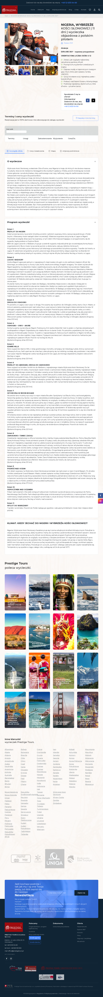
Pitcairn (8, 821)
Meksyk (88, 755)
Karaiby (56, 776)
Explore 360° (81, 929)
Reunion (24, 797)
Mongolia (89, 764)
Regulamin (40, 993)
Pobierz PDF (68, 43)
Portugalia (9, 829)
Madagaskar (74, 775)
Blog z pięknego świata (36, 934)
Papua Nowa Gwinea (10, 811)
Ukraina (40, 818)
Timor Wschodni (43, 798)
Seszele (24, 809)
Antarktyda (9, 761)
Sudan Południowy (25, 827)
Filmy (79, 935)
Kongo (71, 758)
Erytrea (24, 773)
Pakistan (8, 801)
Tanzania (40, 795)
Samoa (23, 806)
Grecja (39, 749)
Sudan (23, 823)
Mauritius (89, 752)
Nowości (80, 932)
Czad (23, 764)
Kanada (56, 773)
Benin (7, 781)
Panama (8, 807)
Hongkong (41, 780)
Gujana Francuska (41, 759)
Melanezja (89, 758)
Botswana (25, 752)
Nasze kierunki (82, 926)
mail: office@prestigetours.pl (14, 951)
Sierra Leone (26, 812)
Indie (39, 783)
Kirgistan (56, 784)
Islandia (56, 752)
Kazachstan (57, 779)
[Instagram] (11, 958)
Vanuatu (40, 827)
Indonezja (41, 786)
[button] (51, 161)
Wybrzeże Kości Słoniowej (59, 793)
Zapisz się (81, 893)
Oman (7, 798)
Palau (7, 804)
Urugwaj (40, 821)
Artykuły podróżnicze (59, 9)
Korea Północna (75, 761)
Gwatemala (41, 763)
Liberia (71, 772)
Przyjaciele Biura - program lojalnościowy (37, 927)
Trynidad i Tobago (41, 805)
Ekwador (24, 770)
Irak (38, 789)
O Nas (76, 9)
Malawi (72, 778)
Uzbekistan (41, 824)
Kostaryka (73, 769)
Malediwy (73, 781)
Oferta (40, 9)
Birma (7, 787)
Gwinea (40, 766)
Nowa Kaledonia (11, 792)
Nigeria (88, 781)
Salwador (24, 803)
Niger (87, 779)
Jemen (56, 761)
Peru (7, 818)
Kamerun (57, 770)
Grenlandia (41, 752)
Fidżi (22, 779)
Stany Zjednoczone (26, 819)
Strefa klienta (35, 942)
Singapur (24, 815)
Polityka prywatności (51, 993)
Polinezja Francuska (9, 825)
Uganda (40, 815)
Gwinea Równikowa (41, 770)
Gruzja (39, 755)
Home (33, 9)
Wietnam (40, 829)
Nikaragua (89, 784)
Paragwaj (8, 815)
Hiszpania (40, 778)
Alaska (7, 752)
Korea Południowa (74, 765)
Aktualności (81, 941)
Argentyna (9, 769)
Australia (8, 775)
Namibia (88, 773)
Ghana (23, 784)
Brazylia (24, 755)
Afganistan (9, 749)
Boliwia (23, 749)
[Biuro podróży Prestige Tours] (10, 10)
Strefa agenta (35, 938)
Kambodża (57, 767)
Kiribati (72, 749)
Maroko (72, 787)
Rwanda (24, 800)
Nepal (87, 776)
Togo (39, 801)
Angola (7, 758)
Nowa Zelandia (11, 795)
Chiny (23, 761)
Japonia (56, 758)
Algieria (8, 755)
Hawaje (40, 775)
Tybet (39, 812)
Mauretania (89, 749)
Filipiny (23, 781)
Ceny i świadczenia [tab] (37, 151)
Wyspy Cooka (58, 797)
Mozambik (89, 767)
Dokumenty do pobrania (61, 926)
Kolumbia (73, 752)
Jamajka (56, 755)
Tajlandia (24, 834)
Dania (23, 767)
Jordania (56, 764)
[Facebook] (6, 958)
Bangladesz (9, 778)
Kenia (55, 781)
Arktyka (8, 772)
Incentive (32, 931)
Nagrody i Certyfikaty (84, 938)
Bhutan (8, 784)
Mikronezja (89, 761)
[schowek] (90, 9)
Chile (23, 758)
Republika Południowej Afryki (10, 834)
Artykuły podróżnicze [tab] (71, 151)
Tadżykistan (25, 831)
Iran (54, 749)
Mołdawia (89, 770)
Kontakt (83, 9)
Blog (70, 9)
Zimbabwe (57, 803)
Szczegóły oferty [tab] (16, 151)
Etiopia (23, 776)
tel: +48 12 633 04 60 (11, 945)
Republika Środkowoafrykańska (27, 793)
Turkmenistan (42, 809)
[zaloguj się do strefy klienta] (94, 9)
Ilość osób (9, 129)
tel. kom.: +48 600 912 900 (13, 948)
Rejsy (48, 9)
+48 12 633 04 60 (69, 3)
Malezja (72, 784)
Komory (72, 755)
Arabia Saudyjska (9, 765)
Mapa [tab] (53, 151)
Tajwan (40, 792)
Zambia (56, 800)
